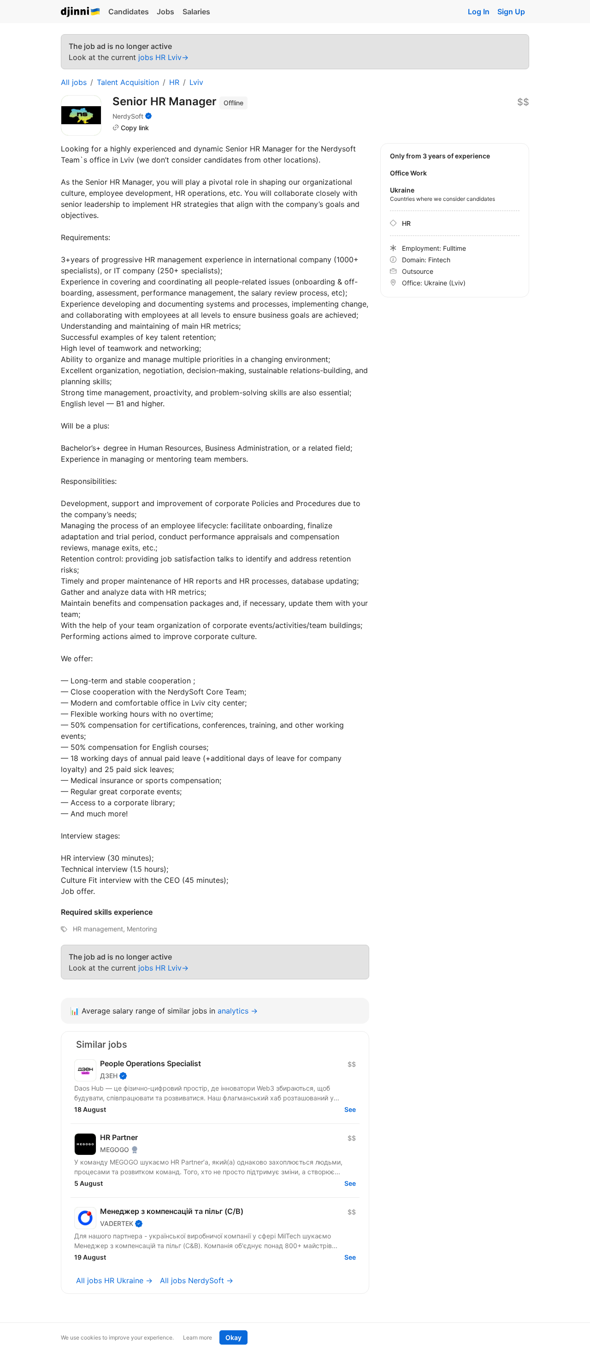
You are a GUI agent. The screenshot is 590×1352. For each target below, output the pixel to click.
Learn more (197, 1337)
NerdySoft (127, 116)
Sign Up (511, 11)
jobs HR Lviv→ (163, 57)
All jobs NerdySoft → (196, 1280)
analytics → (238, 1010)
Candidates (128, 11)
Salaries (196, 11)
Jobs (165, 11)
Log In (479, 11)
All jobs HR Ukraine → (114, 1280)
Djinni (80, 12)
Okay (233, 1337)
